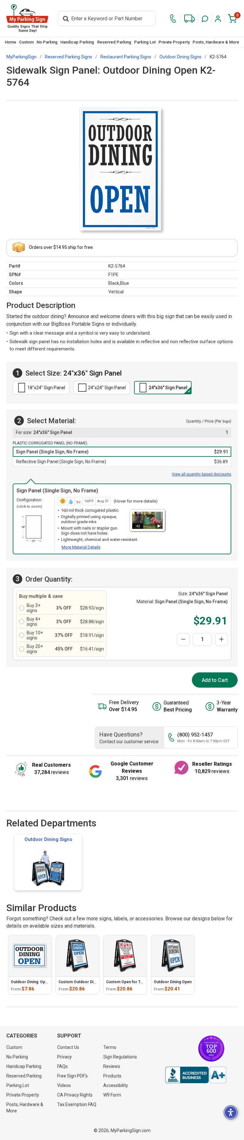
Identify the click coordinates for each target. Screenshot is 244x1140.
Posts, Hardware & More (216, 42)
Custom (26, 42)
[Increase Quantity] (221, 639)
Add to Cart (215, 680)
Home (10, 42)
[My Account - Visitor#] (218, 19)
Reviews (111, 1066)
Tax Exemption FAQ (76, 1104)
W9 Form (112, 1094)
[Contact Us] (173, 18)
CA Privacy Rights (74, 1094)
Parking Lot (145, 42)
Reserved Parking (114, 42)
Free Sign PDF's (72, 1075)
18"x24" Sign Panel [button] (46, 387)
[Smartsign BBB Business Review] (195, 1075)
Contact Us (68, 1047)
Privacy (64, 1056)
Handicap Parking (77, 42)
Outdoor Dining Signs (48, 839)
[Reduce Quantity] (183, 639)
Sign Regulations (120, 1056)
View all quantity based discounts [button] (201, 474)
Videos (64, 1085)
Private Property (174, 42)
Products (112, 1075)
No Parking (47, 42)
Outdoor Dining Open (173, 982)
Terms (109, 1047)
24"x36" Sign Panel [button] (168, 387)
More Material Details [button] (81, 547)
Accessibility (115, 1085)
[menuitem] (10, 42)
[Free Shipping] (189, 19)
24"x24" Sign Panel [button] (107, 387)
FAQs (62, 1066)
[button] (205, 19)
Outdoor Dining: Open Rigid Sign (39, 982)
